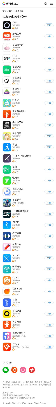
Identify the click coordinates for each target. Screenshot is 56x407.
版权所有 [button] (15, 384)
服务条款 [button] (29, 382)
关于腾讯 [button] (6, 382)
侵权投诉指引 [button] (44, 384)
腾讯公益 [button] (6, 384)
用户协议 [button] (6, 387)
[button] (10, 3)
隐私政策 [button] (33, 384)
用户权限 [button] (24, 384)
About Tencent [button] (18, 382)
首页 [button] (4, 11)
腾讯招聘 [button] (47, 382)
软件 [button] (11, 11)
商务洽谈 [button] (38, 382)
